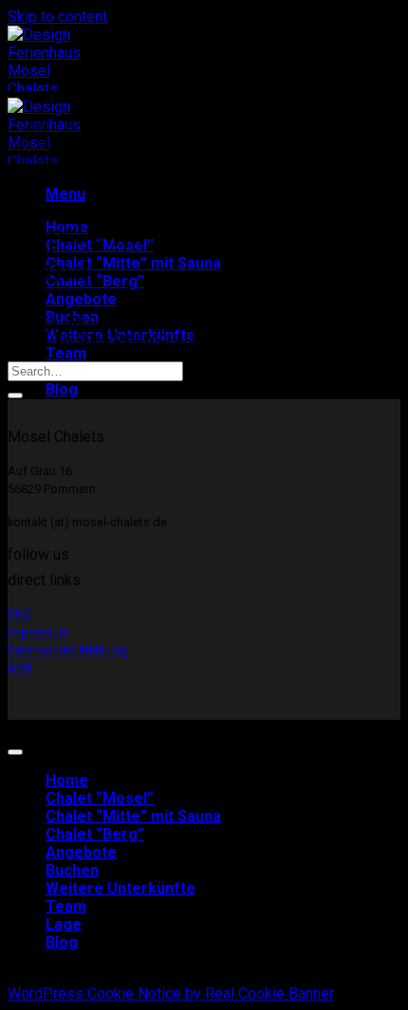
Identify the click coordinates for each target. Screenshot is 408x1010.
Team (66, 353)
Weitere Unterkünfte (120, 888)
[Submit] (15, 395)
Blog (62, 389)
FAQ (19, 614)
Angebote (81, 299)
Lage (64, 924)
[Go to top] (15, 752)
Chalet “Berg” (95, 281)
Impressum (38, 632)
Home (67, 780)
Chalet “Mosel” (100, 798)
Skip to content (57, 17)
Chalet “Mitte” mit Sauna (133, 263)
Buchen (72, 870)
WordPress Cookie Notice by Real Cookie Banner (171, 993)
